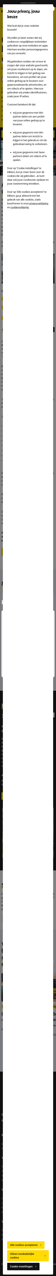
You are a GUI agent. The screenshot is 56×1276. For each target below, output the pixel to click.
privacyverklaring (38, 203)
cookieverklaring (19, 207)
